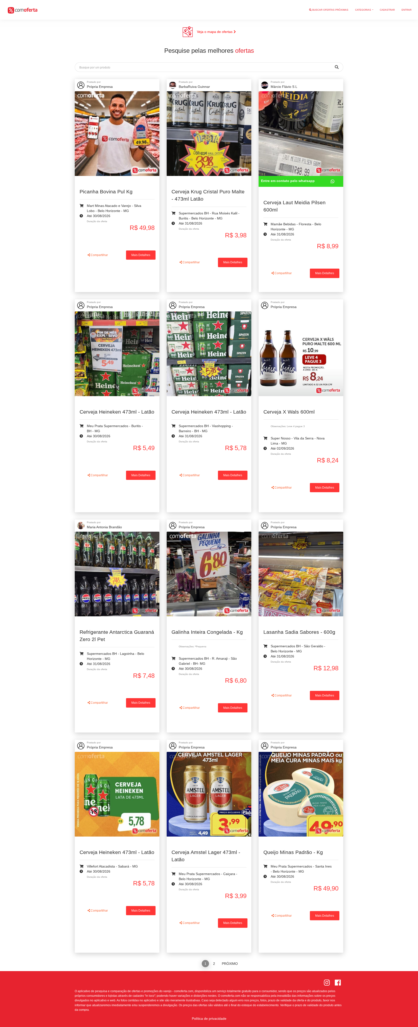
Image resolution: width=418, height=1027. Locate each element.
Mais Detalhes (140, 255)
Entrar (406, 9)
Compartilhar (99, 255)
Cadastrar (387, 9)
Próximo (230, 964)
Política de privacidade (209, 1018)
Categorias (363, 9)
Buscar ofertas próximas (330, 9)
